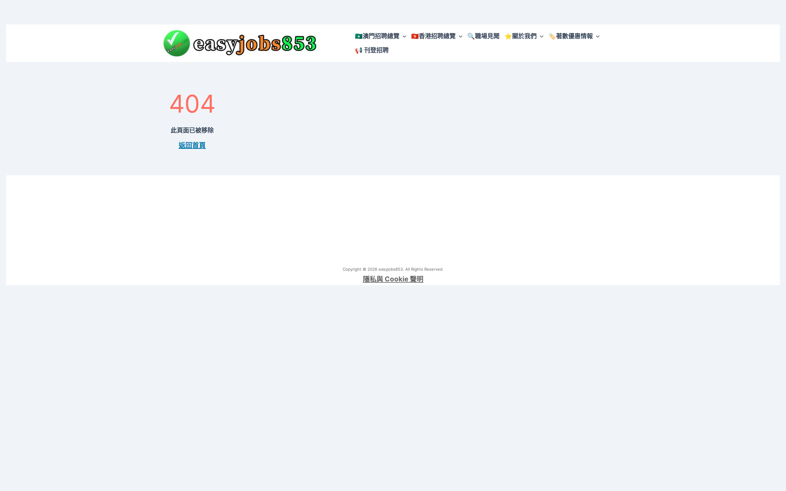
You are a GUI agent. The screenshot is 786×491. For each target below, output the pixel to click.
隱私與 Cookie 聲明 (393, 279)
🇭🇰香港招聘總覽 (433, 36)
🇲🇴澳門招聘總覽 (377, 36)
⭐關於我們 (520, 36)
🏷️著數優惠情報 (570, 36)
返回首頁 (192, 145)
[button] (402, 36)
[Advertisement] (393, 218)
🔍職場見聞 (483, 36)
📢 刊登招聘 (372, 50)
